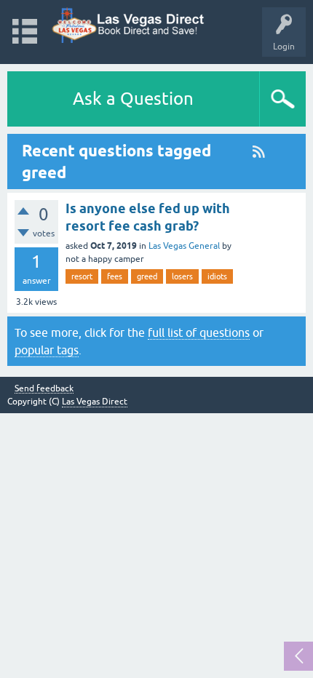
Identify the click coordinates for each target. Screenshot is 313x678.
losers (182, 276)
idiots (217, 276)
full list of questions (199, 332)
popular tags (47, 349)
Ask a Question (133, 98)
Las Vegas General (184, 246)
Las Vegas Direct (94, 401)
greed (147, 276)
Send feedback (44, 389)
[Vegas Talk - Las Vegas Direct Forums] (128, 25)
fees (114, 276)
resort (81, 276)
